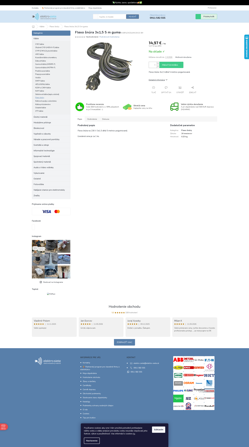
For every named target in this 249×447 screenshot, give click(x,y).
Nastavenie (92, 440)
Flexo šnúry (39, 97)
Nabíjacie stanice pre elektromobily (49, 190)
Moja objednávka (95, 8)
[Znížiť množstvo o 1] (158, 66)
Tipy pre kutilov (89, 417)
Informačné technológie (44, 150)
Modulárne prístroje (42, 122)
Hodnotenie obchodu (124, 306)
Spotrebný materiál (42, 162)
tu (134, 433)
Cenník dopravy (89, 389)
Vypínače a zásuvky (42, 134)
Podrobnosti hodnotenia (109, 37)
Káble (36, 38)
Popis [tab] (80, 119)
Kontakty (35, 8)
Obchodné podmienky (92, 393)
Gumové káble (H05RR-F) (45, 64)
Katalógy (86, 401)
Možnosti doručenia (183, 57)
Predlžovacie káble (42, 71)
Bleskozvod (39, 128)
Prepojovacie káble (42, 74)
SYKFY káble (40, 81)
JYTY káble (39, 111)
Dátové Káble (40, 61)
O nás (85, 409)
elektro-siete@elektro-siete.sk (146, 363)
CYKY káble (39, 44)
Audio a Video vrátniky (44, 167)
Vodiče (38, 78)
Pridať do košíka (170, 65)
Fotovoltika (39, 184)
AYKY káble (39, 54)
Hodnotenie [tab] (92, 119)
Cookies (86, 413)
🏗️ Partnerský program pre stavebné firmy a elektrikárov (63, 8)
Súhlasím (158, 429)
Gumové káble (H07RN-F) (45, 67)
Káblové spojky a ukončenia (45, 101)
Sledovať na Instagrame (53, 282)
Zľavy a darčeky (89, 381)
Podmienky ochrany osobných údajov (98, 405)
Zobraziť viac (124, 342)
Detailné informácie (157, 80)
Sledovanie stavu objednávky (95, 397)
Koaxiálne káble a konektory (46, 57)
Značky (37, 195)
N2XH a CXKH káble (43, 88)
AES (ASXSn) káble (42, 84)
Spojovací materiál (42, 156)
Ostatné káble (40, 108)
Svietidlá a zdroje (41, 145)
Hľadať (132, 16)
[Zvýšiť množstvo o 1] (158, 63)
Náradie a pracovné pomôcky (46, 139)
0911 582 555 (139, 368)
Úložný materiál (40, 117)
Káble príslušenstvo (43, 104)
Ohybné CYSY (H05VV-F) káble (47, 47)
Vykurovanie (39, 173)
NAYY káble (39, 91)
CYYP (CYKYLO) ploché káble (46, 51)
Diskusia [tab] (105, 119)
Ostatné (37, 178)
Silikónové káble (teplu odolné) (47, 94)
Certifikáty (87, 385)
